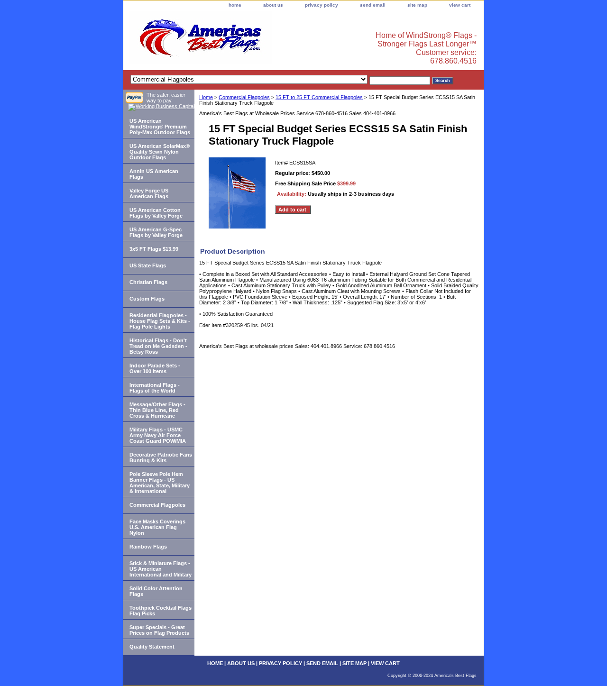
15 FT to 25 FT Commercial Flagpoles (319, 97)
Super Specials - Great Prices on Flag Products (159, 630)
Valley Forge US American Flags (148, 193)
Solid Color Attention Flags (156, 591)
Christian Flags (148, 282)
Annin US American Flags (153, 174)
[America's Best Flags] (241, 40)
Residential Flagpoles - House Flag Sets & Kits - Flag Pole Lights (159, 320)
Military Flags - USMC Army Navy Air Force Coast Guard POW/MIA (157, 435)
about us (273, 5)
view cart (459, 5)
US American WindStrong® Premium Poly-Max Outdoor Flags (159, 126)
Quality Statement (152, 646)
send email (373, 5)
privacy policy (321, 5)
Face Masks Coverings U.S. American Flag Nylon (157, 527)
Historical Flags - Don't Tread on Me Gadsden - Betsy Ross (158, 346)
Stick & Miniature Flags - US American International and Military (160, 568)
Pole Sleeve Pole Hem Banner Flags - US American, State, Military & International (159, 482)
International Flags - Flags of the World (154, 387)
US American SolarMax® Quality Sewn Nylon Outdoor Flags (159, 151)
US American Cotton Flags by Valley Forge (156, 213)
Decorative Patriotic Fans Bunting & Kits (160, 457)
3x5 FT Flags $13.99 (153, 249)
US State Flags (147, 265)
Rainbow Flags (148, 546)
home (235, 5)
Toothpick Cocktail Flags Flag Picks (160, 610)
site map (417, 5)
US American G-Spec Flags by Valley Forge (156, 232)
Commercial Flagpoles (244, 97)
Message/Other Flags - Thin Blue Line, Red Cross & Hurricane (157, 410)
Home (206, 97)
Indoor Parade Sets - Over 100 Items (154, 368)
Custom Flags (147, 299)
